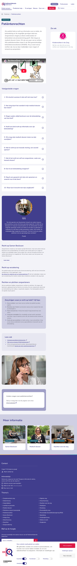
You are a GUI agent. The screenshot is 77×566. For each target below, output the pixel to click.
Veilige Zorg (6, 517)
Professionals (64, 4)
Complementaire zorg (9, 498)
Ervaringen (28, 8)
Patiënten (54, 4)
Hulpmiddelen (7, 503)
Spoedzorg (43, 515)
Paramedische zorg (45, 510)
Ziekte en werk (44, 520)
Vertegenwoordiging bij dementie (16, 340)
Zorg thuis (5, 522)
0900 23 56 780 (13, 485)
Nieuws (35, 8)
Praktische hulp (17, 8)
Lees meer (6, 260)
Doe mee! (51, 8)
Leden (72, 4)
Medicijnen (43, 505)
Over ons (41, 8)
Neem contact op (8, 472)
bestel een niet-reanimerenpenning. (24, 346)
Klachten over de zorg (46, 503)
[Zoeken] (59, 8)
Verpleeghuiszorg (44, 517)
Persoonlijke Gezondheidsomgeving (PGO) (51, 512)
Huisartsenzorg (44, 501)
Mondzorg (42, 508)
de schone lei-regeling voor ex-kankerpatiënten (15, 274)
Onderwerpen (6, 8)
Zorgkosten (43, 522)
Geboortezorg (7, 501)
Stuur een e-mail (8, 488)
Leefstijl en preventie (9, 505)
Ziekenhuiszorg (7, 520)
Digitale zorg (43, 498)
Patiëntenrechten (7, 512)
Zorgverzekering (7, 524)
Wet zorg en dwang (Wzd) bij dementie (17, 342)
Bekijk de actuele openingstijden (12, 483)
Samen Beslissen (7, 515)
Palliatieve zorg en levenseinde (11, 510)
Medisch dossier (7, 508)
